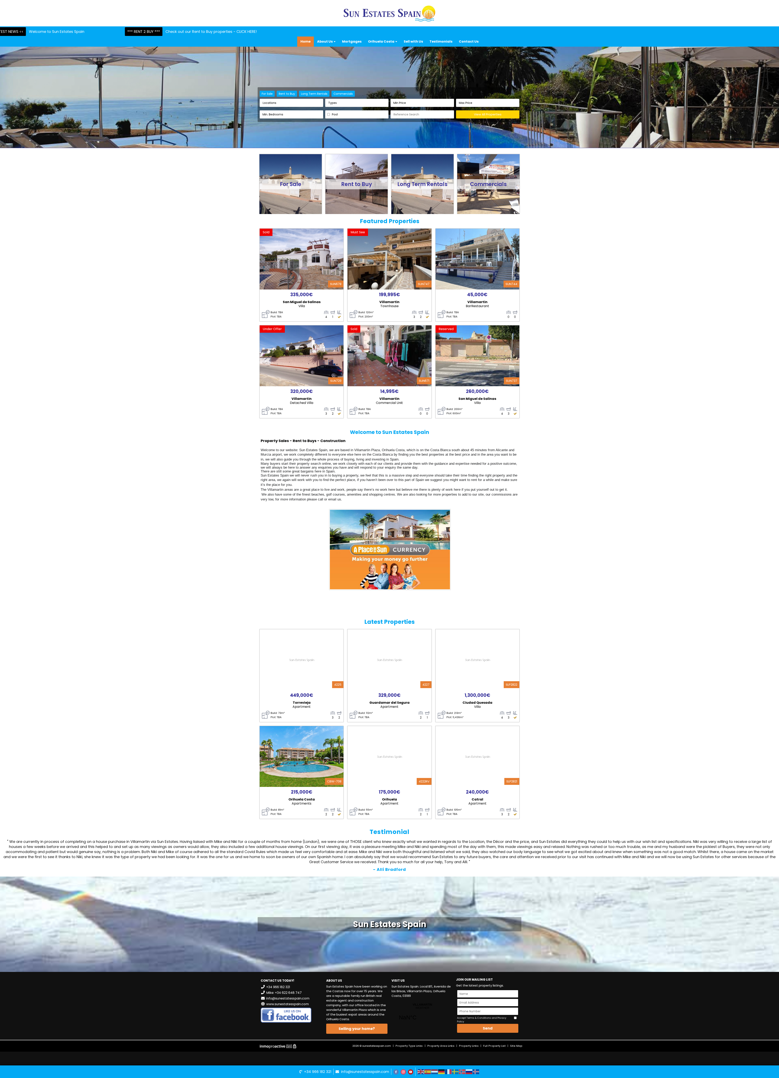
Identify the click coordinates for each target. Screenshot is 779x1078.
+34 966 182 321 (317, 1071)
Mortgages (352, 41)
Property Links (469, 1046)
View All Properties (487, 114)
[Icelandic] (476, 1071)
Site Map (516, 1046)
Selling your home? (357, 1028)
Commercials (343, 94)
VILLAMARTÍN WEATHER (422, 1014)
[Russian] (469, 1071)
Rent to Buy (287, 94)
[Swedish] (455, 1071)
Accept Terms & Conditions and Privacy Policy (481, 1019)
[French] (448, 1071)
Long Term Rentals (314, 94)
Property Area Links (441, 1046)
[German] (441, 1071)
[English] (420, 1071)
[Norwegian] (462, 1071)
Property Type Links (409, 1046)
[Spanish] (427, 1071)
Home (305, 41)
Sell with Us (413, 41)
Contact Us (469, 41)
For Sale (267, 94)
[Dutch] (434, 1071)
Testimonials (440, 41)
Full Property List (494, 1046)
